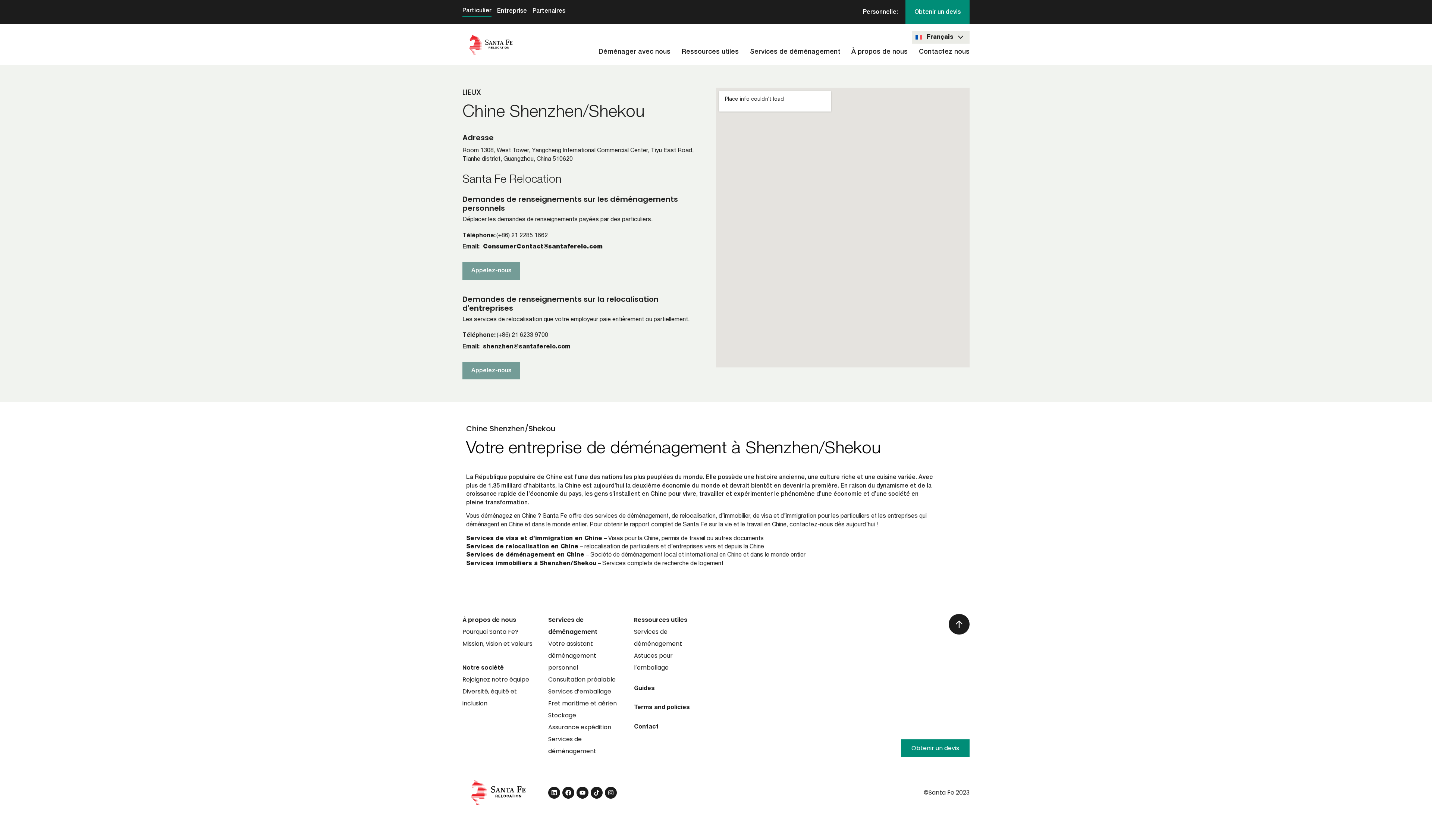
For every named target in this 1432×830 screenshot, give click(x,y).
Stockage (562, 715)
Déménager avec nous (635, 52)
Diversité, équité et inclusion (489, 697)
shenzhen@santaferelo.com (527, 347)
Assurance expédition (579, 727)
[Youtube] (582, 793)
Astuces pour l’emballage (653, 661)
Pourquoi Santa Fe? (490, 631)
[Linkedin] (554, 793)
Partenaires (549, 11)
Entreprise (512, 11)
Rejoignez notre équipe (495, 679)
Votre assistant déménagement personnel (572, 655)
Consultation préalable (582, 679)
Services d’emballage (579, 691)
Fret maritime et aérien (582, 703)
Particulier (477, 10)
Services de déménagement (795, 52)
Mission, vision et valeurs (497, 643)
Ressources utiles (710, 52)
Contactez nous (944, 52)
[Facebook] (568, 793)
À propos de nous (879, 52)
